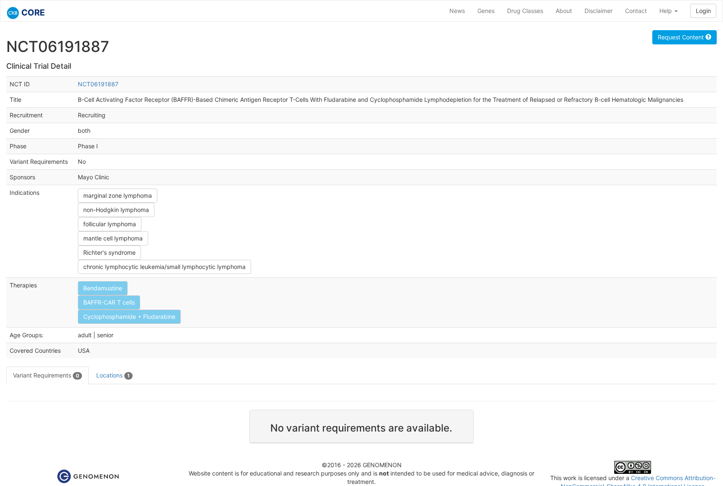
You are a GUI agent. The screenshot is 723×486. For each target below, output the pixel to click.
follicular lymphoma (109, 223)
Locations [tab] (113, 375)
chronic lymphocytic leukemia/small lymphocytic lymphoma (164, 266)
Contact (636, 10)
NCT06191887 (98, 84)
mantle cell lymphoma (113, 238)
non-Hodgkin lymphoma (116, 209)
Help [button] (666, 10)
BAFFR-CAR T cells (109, 302)
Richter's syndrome (109, 252)
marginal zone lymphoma (117, 195)
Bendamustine (102, 288)
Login (703, 10)
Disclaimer (599, 10)
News (457, 10)
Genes (486, 10)
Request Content (681, 37)
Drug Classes (525, 10)
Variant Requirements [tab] (46, 375)
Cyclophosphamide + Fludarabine (129, 316)
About (564, 10)
